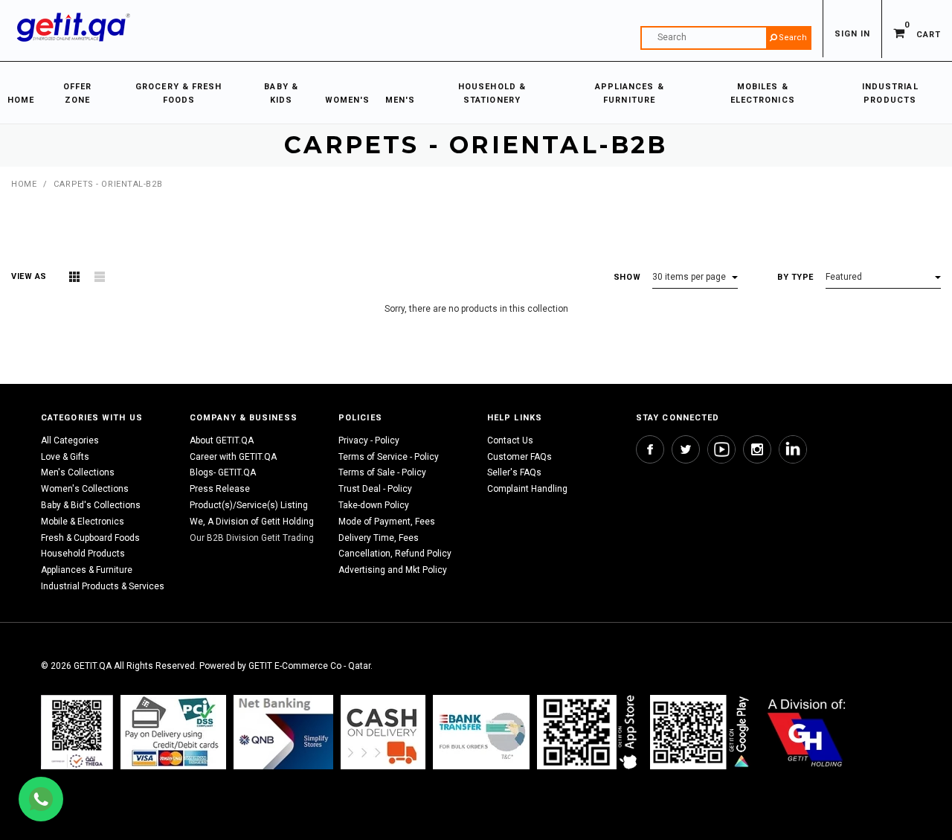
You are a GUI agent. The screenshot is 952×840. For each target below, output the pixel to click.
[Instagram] (757, 449)
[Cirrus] (806, 731)
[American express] (383, 731)
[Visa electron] (481, 731)
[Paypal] (77, 731)
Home (23, 184)
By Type (795, 277)
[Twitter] (685, 449)
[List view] (99, 277)
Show (627, 277)
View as (29, 276)
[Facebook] (650, 449)
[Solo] (701, 731)
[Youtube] (721, 449)
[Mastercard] (283, 731)
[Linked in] (792, 449)
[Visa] (173, 731)
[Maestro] (590, 731)
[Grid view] (74, 277)
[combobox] (726, 38)
